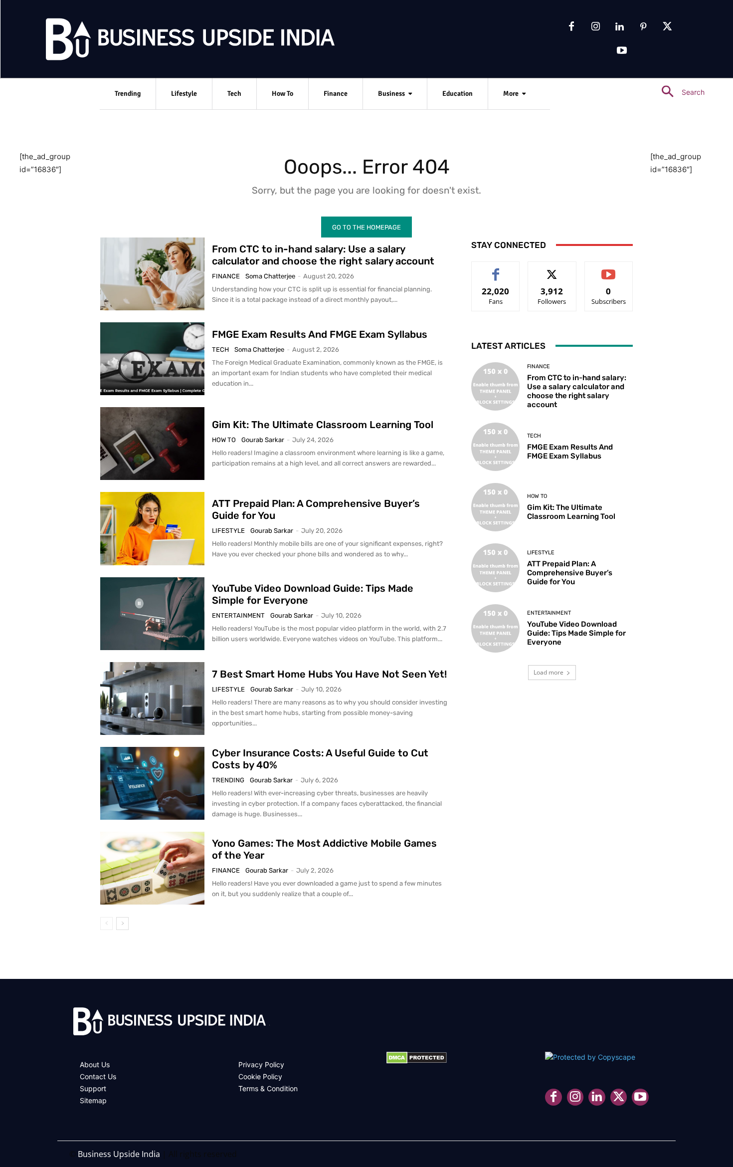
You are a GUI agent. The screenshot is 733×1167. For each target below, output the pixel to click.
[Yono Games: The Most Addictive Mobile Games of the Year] (152, 868)
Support (93, 1088)
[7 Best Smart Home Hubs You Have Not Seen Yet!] (152, 698)
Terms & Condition (268, 1088)
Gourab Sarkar (262, 440)
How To (224, 440)
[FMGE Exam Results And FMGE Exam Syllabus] (152, 358)
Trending (228, 780)
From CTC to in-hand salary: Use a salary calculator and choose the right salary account (323, 255)
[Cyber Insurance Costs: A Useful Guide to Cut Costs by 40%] (152, 783)
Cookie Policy (260, 1076)
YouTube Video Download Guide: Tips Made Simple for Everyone (576, 633)
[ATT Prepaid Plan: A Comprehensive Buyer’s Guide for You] (152, 528)
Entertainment (238, 615)
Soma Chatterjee (270, 276)
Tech (220, 349)
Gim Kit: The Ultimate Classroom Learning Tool (322, 425)
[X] (667, 26)
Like (496, 269)
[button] (679, 92)
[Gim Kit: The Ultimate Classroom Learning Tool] (152, 443)
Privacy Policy (261, 1064)
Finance (226, 276)
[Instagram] (595, 26)
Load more (548, 672)
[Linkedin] (619, 26)
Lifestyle (228, 530)
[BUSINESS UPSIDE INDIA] (164, 41)
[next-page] (122, 923)
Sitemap (93, 1100)
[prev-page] (106, 923)
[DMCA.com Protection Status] (416, 1061)
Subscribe (608, 269)
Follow (552, 269)
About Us (95, 1064)
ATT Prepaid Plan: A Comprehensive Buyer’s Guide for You (569, 572)
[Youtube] (621, 50)
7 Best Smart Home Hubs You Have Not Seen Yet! (329, 674)
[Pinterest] (643, 26)
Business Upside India (119, 1154)
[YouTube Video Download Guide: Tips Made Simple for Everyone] (152, 613)
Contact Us (98, 1076)
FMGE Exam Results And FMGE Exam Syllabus (319, 334)
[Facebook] (571, 26)
